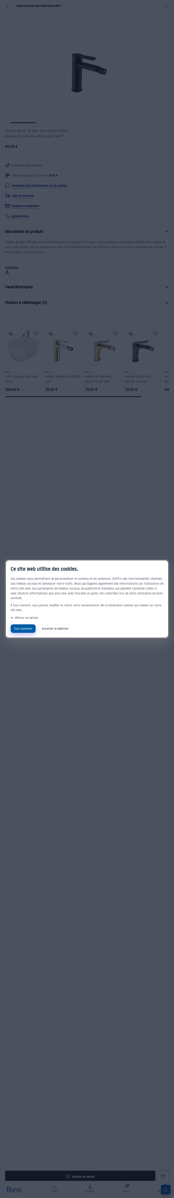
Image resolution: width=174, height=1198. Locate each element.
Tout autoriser (23, 628)
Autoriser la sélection (55, 628)
